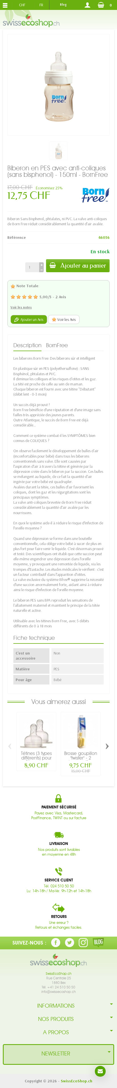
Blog (63, 5)
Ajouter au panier (83, 265)
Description (27, 345)
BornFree (57, 345)
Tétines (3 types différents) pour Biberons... (36, 758)
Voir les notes (21, 307)
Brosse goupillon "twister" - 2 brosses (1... (80, 758)
